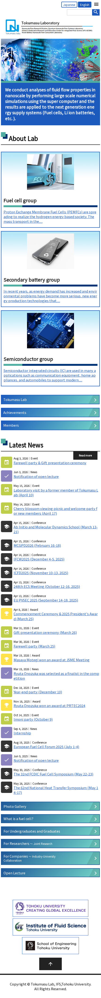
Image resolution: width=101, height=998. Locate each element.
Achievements (14, 412)
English (84, 5)
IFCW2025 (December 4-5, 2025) (39, 559)
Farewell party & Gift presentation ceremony (50, 462)
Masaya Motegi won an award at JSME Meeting (51, 659)
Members (11, 425)
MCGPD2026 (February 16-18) (37, 545)
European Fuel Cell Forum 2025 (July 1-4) (46, 746)
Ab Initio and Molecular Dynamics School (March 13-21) (56, 529)
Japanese (69, 5)
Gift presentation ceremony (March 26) (45, 632)
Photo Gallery (15, 806)
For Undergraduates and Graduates (32, 831)
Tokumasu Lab (15, 399)
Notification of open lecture (36, 476)
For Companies (29, 858)
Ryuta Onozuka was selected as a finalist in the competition (56, 676)
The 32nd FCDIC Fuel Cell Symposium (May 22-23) (53, 774)
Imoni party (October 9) (33, 719)
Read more (85, 455)
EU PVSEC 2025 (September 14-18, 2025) (46, 600)
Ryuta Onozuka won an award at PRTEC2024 (49, 705)
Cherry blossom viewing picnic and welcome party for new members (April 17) (55, 511)
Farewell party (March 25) (34, 646)
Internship (22, 733)
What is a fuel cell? (18, 818)
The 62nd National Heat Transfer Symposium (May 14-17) (56, 790)
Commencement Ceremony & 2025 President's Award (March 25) (56, 616)
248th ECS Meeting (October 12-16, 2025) (47, 586)
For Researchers (28, 843)
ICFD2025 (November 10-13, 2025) (41, 572)
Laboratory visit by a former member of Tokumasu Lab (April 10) (56, 492)
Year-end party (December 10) (38, 692)
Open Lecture (14, 872)
